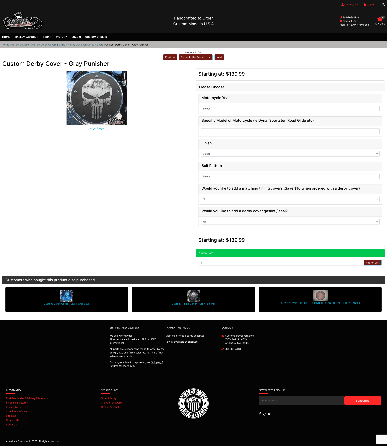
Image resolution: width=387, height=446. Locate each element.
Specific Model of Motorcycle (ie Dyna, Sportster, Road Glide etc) (258, 120)
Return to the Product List (196, 57)
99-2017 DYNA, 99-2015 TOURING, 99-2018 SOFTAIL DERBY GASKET (320, 302)
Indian (47, 36)
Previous (170, 57)
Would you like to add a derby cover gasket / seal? (245, 211)
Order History (109, 398)
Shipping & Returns (17, 402)
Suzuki (76, 36)
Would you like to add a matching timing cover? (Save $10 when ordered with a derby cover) (281, 188)
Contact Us (349, 21)
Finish (207, 143)
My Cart (380, 23)
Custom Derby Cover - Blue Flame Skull (66, 303)
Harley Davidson (26, 36)
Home (6, 36)
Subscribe (362, 400)
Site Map (11, 415)
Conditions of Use (16, 411)
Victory (61, 36)
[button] (378, 437)
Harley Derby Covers (44, 44)
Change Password (111, 402)
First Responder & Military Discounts (27, 398)
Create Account (110, 407)
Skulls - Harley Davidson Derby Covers (81, 44)
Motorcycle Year (216, 98)
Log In (370, 4)
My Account (351, 4)
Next (219, 57)
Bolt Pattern (212, 166)
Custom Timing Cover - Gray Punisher (193, 303)
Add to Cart (373, 262)
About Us (11, 424)
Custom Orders (96, 36)
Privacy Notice (14, 407)
